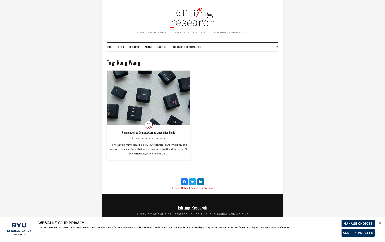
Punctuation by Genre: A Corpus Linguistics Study (148, 132)
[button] (380, 222)
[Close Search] (275, 47)
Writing (148, 46)
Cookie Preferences (202, 188)
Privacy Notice (180, 188)
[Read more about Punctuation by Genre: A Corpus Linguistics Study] (148, 98)
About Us (161, 46)
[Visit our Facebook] (184, 182)
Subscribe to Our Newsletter (187, 46)
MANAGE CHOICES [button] (358, 223)
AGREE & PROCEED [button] (358, 233)
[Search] (277, 47)
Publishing (134, 46)
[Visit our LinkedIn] (201, 182)
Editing (120, 46)
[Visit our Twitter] (192, 182)
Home (109, 46)
